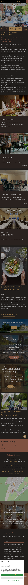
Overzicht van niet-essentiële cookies (12, 580)
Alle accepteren (11, 574)
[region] (12, 567)
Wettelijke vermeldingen (16, 583)
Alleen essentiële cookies (12, 577)
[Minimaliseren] (22, 562)
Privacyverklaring (7, 583)
